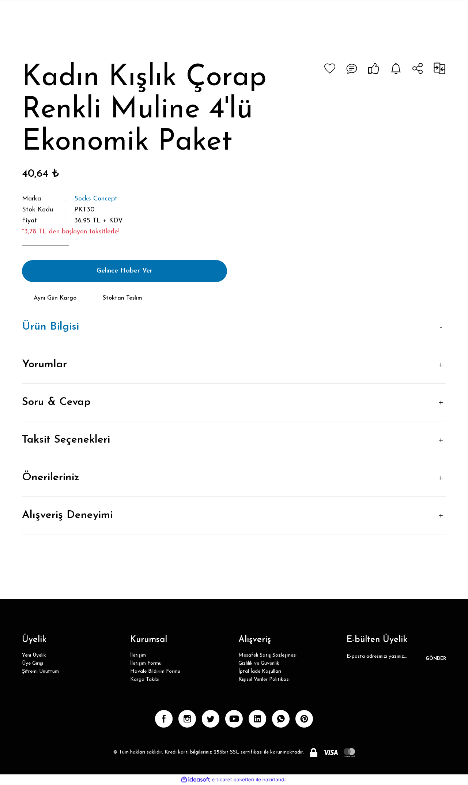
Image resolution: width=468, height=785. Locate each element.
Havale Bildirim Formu (155, 671)
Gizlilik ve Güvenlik (258, 663)
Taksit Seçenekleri (66, 440)
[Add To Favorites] (329, 68)
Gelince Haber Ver (124, 271)
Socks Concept (95, 199)
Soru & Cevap (56, 402)
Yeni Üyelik (34, 655)
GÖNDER (436, 659)
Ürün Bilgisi (50, 327)
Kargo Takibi (144, 679)
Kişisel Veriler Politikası (264, 679)
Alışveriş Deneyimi (67, 515)
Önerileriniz (50, 477)
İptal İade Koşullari (259, 671)
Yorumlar (44, 364)
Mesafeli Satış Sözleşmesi (267, 655)
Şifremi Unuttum (40, 671)
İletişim (138, 655)
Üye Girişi (32, 663)
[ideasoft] (195, 779)
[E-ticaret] (233, 780)
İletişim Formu (146, 663)
